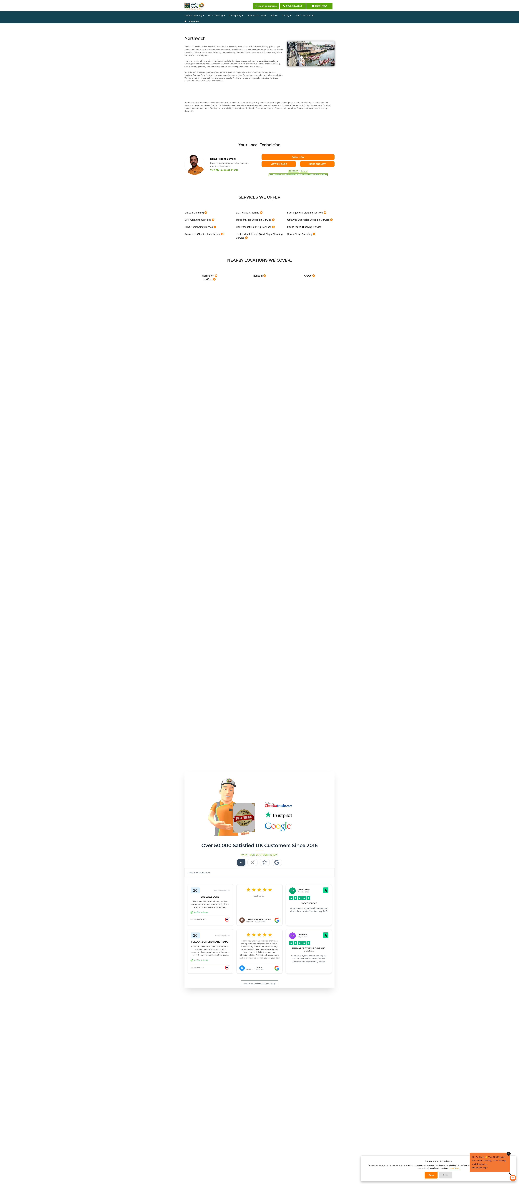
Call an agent (294, 6)
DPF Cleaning (216, 15)
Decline (446, 1175)
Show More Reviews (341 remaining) (259, 984)
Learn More (454, 1168)
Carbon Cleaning (193, 15)
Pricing (286, 15)
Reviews (304, 171)
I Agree (431, 1175)
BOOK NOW (298, 157)
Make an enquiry (266, 6)
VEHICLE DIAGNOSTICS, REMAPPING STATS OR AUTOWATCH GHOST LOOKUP (298, 174)
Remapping (235, 15)
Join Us (274, 15)
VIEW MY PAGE (279, 164)
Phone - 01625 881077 (220, 166)
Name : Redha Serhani (223, 159)
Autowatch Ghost (256, 15)
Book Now (321, 6)
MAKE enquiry (317, 164)
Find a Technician (305, 15)
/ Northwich (193, 21)
